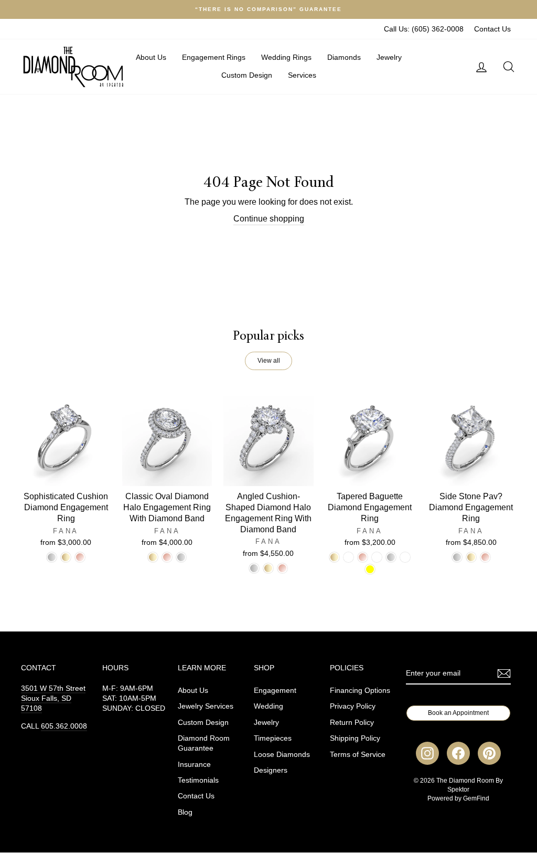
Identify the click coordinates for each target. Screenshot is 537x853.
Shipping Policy (355, 738)
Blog (185, 812)
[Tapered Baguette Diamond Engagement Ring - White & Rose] (405, 557)
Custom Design (246, 75)
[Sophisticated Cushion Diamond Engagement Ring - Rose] (80, 557)
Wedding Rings (286, 57)
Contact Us (492, 29)
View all (268, 360)
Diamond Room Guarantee (204, 743)
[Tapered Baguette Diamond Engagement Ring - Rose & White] (377, 557)
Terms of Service (357, 755)
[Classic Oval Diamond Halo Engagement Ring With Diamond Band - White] (181, 557)
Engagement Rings (213, 57)
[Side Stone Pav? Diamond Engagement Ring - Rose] (485, 557)
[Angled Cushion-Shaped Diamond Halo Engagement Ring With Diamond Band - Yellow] (268, 568)
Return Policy (352, 722)
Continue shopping (268, 218)
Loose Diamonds (282, 755)
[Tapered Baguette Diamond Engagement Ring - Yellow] (334, 557)
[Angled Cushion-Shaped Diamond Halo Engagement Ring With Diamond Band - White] (254, 568)
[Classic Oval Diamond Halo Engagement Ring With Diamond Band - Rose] (167, 557)
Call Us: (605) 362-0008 (424, 29)
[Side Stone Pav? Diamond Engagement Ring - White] (457, 557)
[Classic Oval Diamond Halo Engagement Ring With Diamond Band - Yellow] (153, 557)
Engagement (275, 690)
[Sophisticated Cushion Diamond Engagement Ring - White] (52, 557)
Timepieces (273, 738)
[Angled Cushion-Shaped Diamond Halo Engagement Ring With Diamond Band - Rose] (282, 568)
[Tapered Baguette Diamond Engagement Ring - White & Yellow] (370, 569)
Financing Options (360, 690)
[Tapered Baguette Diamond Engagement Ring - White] (391, 557)
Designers (270, 770)
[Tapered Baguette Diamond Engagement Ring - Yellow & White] (348, 557)
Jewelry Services (205, 706)
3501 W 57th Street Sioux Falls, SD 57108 (53, 698)
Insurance (194, 764)
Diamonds (344, 57)
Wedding (268, 706)
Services (302, 75)
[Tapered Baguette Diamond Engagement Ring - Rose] (363, 557)
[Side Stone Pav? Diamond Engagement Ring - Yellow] (471, 557)
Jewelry (389, 57)
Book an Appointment (458, 713)
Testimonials (198, 780)
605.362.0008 (64, 726)
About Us (151, 57)
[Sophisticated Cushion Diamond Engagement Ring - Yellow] (66, 557)
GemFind (476, 798)
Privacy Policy (352, 706)
